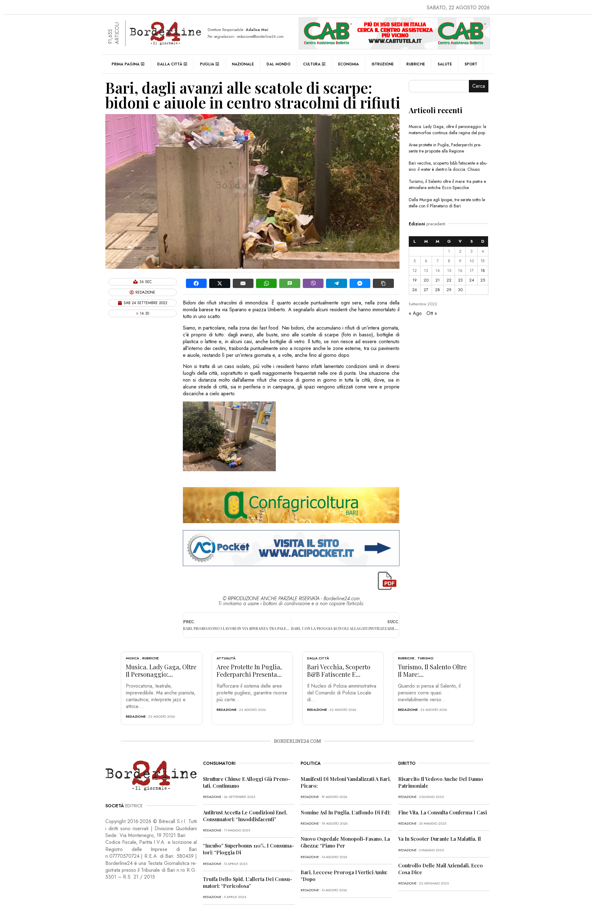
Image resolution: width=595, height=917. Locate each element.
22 (449, 280)
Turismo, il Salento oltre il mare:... (432, 670)
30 (460, 290)
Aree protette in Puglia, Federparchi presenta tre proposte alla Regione (445, 148)
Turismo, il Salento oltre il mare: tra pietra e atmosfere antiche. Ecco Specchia (447, 184)
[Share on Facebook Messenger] (360, 283)
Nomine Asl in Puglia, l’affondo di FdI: (345, 812)
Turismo (425, 658)
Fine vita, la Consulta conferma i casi (442, 812)
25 (482, 280)
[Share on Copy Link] (383, 283)
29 (449, 290)
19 (414, 280)
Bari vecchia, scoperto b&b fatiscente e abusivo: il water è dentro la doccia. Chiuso (448, 166)
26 (414, 290)
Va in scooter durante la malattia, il (439, 838)
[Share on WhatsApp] (266, 283)
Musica (132, 658)
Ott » (431, 313)
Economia (348, 64)
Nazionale (243, 64)
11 (483, 261)
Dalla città (169, 64)
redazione (136, 716)
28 (437, 290)
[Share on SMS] (289, 283)
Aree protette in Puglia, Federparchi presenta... (249, 670)
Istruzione (383, 64)
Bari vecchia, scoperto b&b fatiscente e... (338, 670)
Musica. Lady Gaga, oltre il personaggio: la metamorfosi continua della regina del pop (447, 129)
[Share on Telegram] (336, 283)
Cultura (311, 64)
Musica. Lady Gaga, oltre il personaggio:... (161, 670)
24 (471, 280)
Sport (471, 64)
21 (437, 280)
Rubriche (415, 64)
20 (426, 280)
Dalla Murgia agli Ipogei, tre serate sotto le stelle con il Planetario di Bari (447, 203)
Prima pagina (125, 64)
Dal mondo (278, 64)
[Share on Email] (243, 283)
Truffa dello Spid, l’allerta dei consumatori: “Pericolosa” (247, 882)
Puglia (207, 64)
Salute (445, 64)
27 (426, 290)
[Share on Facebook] (196, 283)
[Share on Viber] (313, 283)
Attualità (226, 658)
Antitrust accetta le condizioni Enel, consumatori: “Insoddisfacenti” (245, 815)
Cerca (478, 86)
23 (460, 280)
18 (483, 270)
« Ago (415, 313)
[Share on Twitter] (219, 283)
